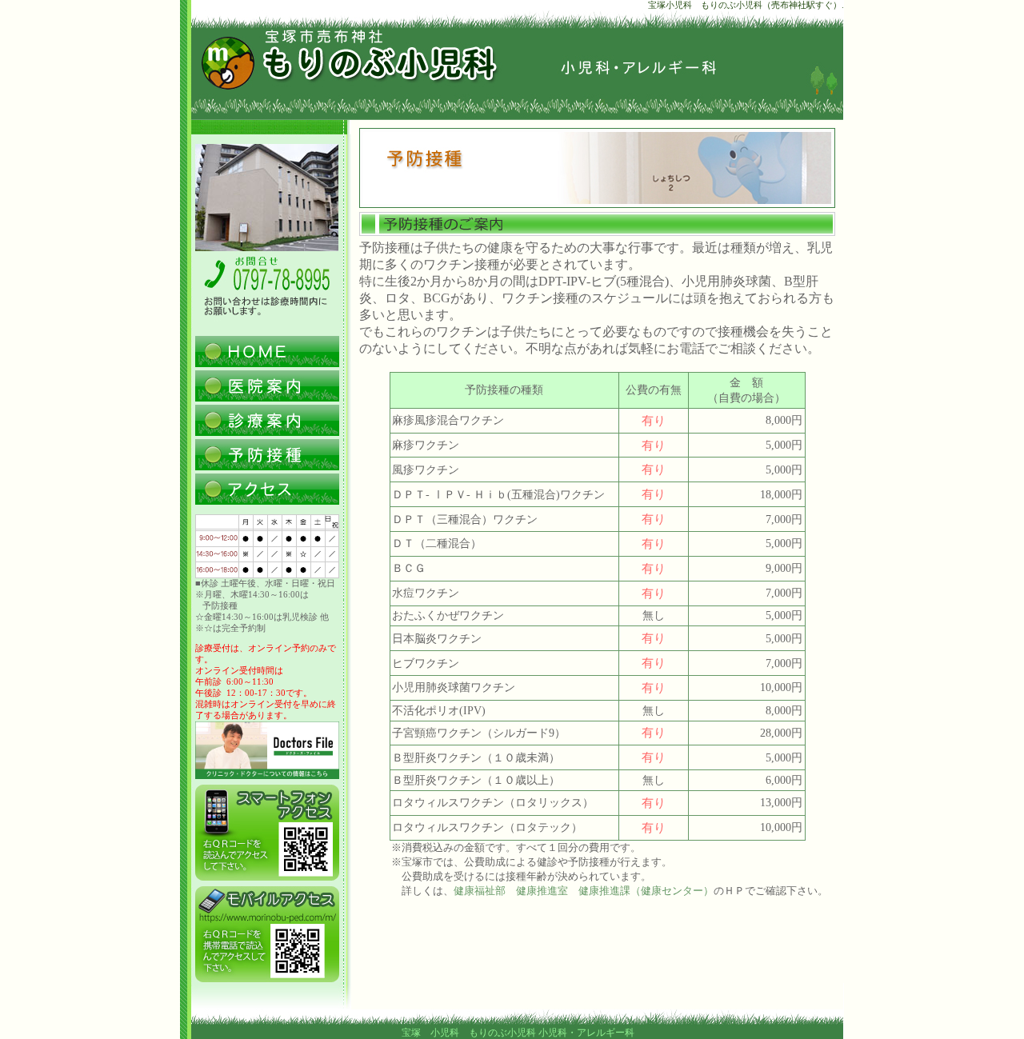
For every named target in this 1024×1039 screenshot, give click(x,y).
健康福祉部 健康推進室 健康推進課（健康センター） (584, 891)
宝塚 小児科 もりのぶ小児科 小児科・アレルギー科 (518, 1032)
